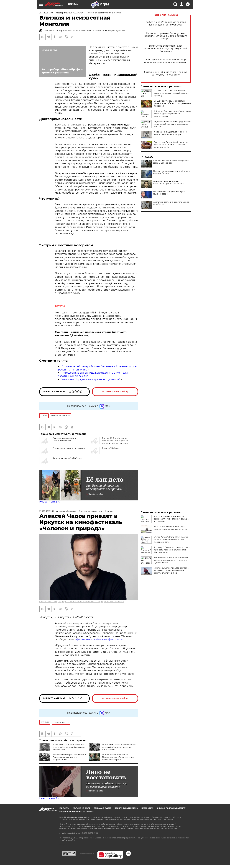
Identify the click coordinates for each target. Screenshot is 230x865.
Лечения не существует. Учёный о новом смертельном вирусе (170, 133)
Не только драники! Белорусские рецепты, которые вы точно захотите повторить (165, 36)
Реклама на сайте (81, 808)
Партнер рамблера (86, 853)
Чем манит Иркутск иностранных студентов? (90, 379)
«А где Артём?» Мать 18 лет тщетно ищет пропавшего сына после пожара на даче (171, 539)
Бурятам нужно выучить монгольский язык (64, 439)
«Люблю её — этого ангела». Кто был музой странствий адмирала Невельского (69, 747)
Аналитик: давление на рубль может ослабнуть (171, 203)
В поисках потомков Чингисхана (69, 448)
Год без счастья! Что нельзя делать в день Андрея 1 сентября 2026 (166, 23)
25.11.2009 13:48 (46, 13)
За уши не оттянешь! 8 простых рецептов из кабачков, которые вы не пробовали (172, 103)
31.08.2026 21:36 (46, 511)
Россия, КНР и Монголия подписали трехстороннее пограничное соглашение (115, 440)
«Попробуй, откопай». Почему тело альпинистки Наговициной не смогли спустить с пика (171, 570)
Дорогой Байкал (110, 448)
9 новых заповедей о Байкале (67, 458)
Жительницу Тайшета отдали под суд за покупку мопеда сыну (165, 73)
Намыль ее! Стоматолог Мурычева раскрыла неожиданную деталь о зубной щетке (171, 560)
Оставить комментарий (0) (115, 392)
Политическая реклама (126, 808)
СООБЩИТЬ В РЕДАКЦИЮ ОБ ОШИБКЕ (76, 811)
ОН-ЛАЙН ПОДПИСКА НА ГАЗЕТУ (171, 808)
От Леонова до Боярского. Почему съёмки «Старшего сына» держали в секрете (118, 757)
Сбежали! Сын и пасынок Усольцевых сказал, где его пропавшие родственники (172, 113)
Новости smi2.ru (49, 501)
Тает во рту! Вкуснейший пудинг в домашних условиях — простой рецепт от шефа (170, 144)
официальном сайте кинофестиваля (98, 639)
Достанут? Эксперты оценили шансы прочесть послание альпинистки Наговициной (172, 549)
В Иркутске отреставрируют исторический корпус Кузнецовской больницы (165, 48)
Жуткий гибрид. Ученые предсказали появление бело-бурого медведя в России (172, 124)
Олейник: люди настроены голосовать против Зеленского (168, 182)
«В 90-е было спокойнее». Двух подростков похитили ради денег (170, 527)
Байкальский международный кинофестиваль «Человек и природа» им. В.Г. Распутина (81, 601)
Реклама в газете (102, 808)
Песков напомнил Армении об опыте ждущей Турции (171, 172)
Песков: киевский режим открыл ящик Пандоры (169, 193)
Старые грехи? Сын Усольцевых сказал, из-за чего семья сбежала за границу (171, 93)
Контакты (64, 808)
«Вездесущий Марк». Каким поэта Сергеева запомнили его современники (69, 757)
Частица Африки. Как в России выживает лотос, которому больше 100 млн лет (171, 518)
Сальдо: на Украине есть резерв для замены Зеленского (171, 162)
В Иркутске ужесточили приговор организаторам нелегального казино (165, 61)
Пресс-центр (147, 808)
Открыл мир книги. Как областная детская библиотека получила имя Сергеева (118, 747)
